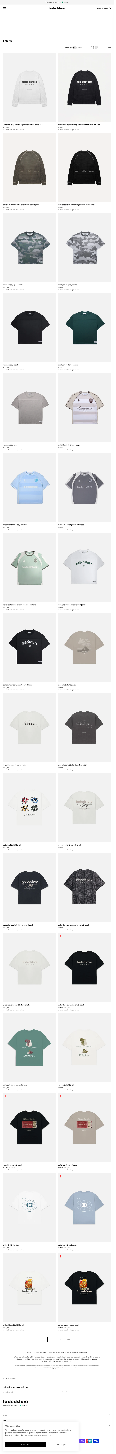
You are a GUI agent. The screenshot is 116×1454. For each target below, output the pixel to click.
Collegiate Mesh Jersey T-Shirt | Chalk (72, 605)
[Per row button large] (92, 48)
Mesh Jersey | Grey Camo (67, 285)
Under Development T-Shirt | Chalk (16, 1005)
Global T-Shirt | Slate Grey (67, 1245)
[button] (4, 8)
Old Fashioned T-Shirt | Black (68, 1325)
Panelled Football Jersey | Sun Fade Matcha (19, 605)
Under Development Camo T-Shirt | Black (73, 925)
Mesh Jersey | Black (10, 365)
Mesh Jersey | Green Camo (13, 285)
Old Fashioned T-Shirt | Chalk (13, 1325)
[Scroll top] (109, 1449)
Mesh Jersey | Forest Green (68, 365)
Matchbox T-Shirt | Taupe (67, 1165)
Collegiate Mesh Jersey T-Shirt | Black (17, 685)
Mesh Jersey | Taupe (10, 445)
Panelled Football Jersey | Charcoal (71, 525)
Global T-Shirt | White (11, 1245)
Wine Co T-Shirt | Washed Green (15, 1085)
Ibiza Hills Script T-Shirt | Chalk (14, 765)
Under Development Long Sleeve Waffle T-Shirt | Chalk (23, 125)
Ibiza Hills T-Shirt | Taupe (67, 685)
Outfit (80, 48)
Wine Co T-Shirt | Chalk (66, 1085)
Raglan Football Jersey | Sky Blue (15, 525)
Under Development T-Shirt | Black (71, 1005)
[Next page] (68, 1339)
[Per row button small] (96, 48)
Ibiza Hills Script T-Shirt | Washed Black (72, 765)
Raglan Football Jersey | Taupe (69, 445)
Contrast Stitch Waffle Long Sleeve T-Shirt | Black (76, 205)
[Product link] (29, 92)
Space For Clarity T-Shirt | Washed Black (18, 925)
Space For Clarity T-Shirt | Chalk (69, 845)
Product (68, 48)
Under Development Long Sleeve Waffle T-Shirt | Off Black (79, 125)
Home (5, 1378)
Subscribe (64, 1392)
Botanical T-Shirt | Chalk (12, 845)
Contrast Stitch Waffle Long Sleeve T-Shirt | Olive (21, 205)
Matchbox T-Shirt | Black (12, 1165)
